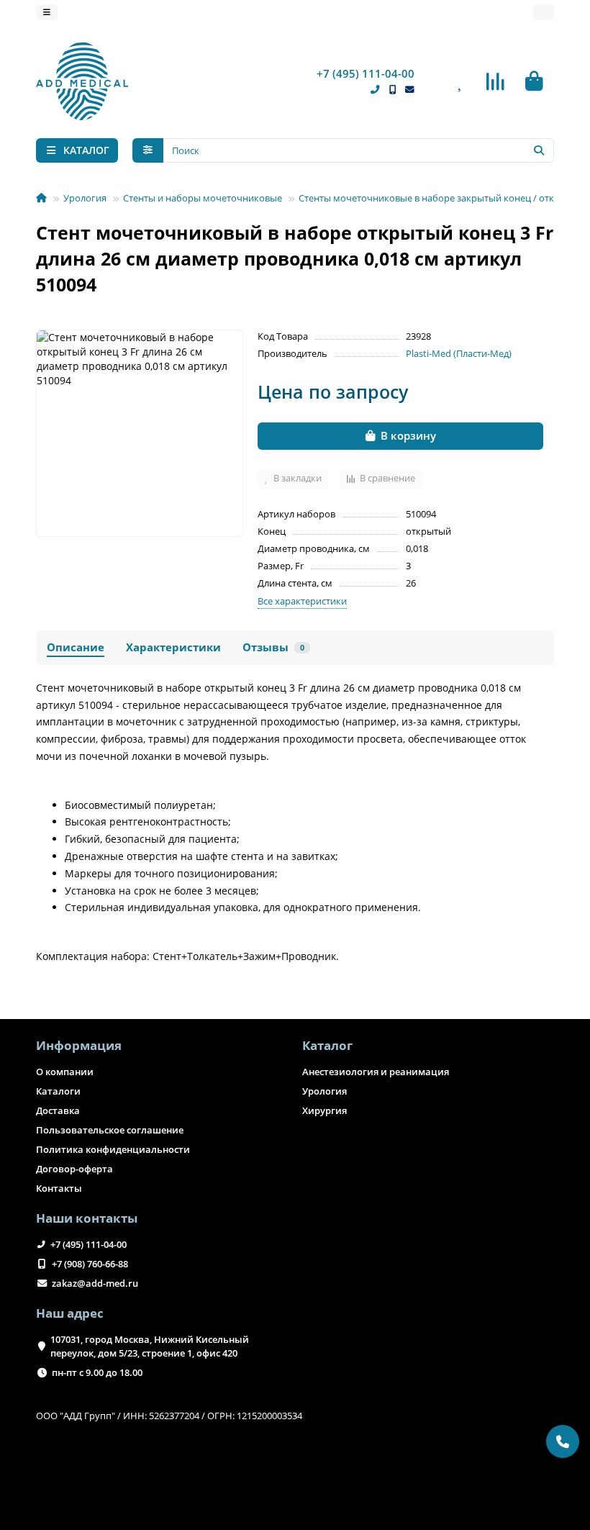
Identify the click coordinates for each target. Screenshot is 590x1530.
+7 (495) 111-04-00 (365, 73)
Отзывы (273, 647)
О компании (65, 1071)
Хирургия (324, 1110)
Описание (75, 647)
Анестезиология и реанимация (375, 1071)
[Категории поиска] (147, 150)
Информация (79, 1045)
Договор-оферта (74, 1168)
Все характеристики (302, 600)
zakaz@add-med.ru (95, 1283)
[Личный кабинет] (543, 12)
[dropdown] (47, 12)
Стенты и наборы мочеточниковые (202, 197)
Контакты (59, 1188)
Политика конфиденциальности (113, 1149)
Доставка (58, 1110)
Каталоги (58, 1091)
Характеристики (173, 647)
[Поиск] (539, 150)
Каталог (327, 1045)
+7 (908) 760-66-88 (90, 1263)
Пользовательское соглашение (109, 1129)
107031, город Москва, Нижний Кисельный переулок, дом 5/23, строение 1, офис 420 (149, 1346)
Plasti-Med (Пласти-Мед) (459, 353)
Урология (84, 197)
